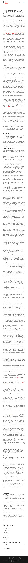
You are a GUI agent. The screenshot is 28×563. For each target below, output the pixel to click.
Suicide (15, 498)
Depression (5, 451)
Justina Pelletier (8, 106)
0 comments (21, 16)
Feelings (7, 495)
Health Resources (6, 533)
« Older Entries (5, 523)
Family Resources (5, 532)
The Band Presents (6, 539)
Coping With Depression (17, 450)
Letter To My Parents (9, 448)
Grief (10, 451)
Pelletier (5, 32)
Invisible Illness (13, 16)
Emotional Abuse (7, 361)
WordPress (14, 561)
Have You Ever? (7, 134)
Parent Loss (11, 452)
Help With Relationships (15, 495)
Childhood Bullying (11, 136)
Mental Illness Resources (7, 537)
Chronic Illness (15, 14)
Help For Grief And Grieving (17, 451)
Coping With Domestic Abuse (9, 360)
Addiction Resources (6, 528)
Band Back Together (9, 13)
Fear (4, 495)
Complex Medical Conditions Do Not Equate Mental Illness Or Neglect (13, 11)
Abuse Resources (5, 527)
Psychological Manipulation (9, 497)
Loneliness (5, 452)
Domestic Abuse (21, 360)
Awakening (6, 358)
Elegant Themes (13, 560)
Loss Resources (5, 535)
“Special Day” (6, 493)
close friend (10, 414)
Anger (23, 135)
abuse (18, 377)
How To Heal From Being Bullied (14, 137)
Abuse (23, 359)
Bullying (4, 136)
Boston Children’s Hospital (14, 32)
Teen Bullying (10, 138)
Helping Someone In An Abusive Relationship (12, 362)
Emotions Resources (6, 530)
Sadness (5, 138)
